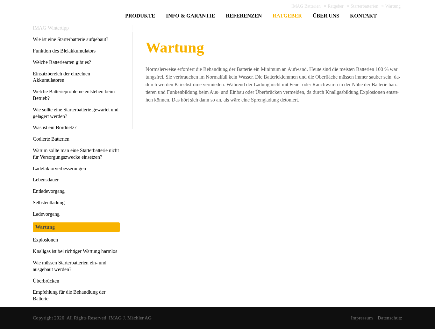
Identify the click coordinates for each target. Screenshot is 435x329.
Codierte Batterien (51, 139)
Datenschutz (390, 317)
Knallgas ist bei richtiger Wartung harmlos (75, 251)
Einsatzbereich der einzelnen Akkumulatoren (61, 77)
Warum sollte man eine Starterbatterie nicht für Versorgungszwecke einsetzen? (76, 154)
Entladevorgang (49, 191)
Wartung (45, 227)
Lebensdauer (46, 179)
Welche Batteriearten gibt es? (62, 62)
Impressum (362, 317)
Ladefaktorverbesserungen (59, 168)
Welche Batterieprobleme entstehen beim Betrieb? (74, 95)
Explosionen (45, 239)
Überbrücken (46, 281)
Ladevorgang (46, 214)
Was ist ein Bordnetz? (54, 127)
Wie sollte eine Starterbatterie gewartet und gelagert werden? (75, 113)
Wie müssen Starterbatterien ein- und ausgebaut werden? (69, 266)
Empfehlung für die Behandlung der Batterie (69, 295)
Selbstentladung (49, 202)
